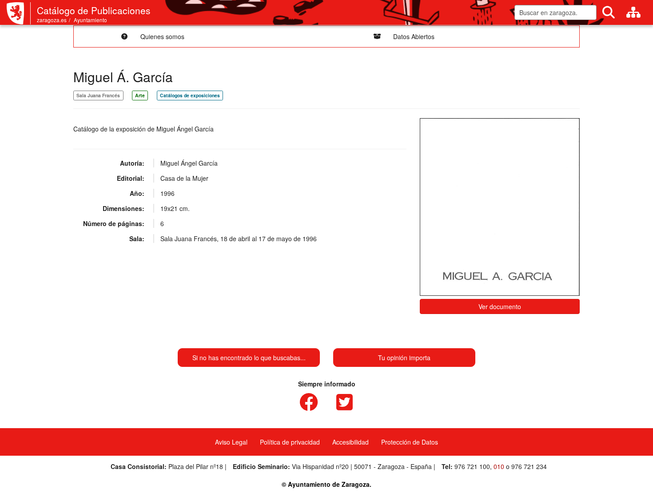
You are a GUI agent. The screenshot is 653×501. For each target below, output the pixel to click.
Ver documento (499, 306)
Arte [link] (140, 95)
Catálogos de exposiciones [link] (190, 95)
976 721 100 (472, 466)
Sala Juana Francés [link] (98, 95)
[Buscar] (609, 12)
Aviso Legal (231, 441)
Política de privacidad (290, 441)
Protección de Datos (409, 441)
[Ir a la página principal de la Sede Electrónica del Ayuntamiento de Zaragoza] (19, 13)
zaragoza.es (52, 20)
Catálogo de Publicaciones (94, 10)
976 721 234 (529, 466)
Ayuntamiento (90, 20)
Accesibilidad (350, 441)
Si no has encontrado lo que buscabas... (249, 357)
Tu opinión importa (404, 357)
